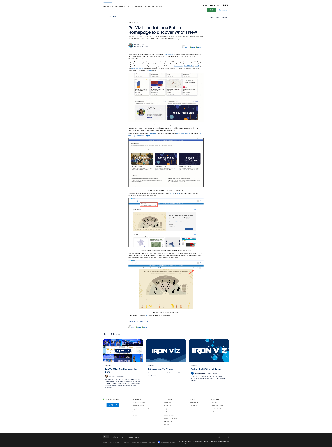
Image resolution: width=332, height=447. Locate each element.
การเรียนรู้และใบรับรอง (217, 405)
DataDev (166, 412)
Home (104, 16)
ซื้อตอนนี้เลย (223, 10)
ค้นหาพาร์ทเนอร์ (194, 402)
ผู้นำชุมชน (166, 409)
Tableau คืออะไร (138, 399)
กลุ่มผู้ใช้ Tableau (168, 405)
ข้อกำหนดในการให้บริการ (115, 442)
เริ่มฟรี (211, 10)
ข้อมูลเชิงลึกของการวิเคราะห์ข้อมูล (142, 409)
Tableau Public (113, 16)
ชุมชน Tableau (168, 399)
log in (178, 193)
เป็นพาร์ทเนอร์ (193, 405)
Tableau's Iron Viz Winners (160, 369)
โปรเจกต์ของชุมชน (169, 415)
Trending (197, 66)
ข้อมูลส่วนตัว (126, 442)
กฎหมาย (105, 442)
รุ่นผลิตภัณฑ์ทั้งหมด (216, 412)
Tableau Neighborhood (170, 418)
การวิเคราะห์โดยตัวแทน (139, 402)
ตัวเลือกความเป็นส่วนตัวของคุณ (168, 442)
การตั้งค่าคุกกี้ (152, 442)
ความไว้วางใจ (115, 437)
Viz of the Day (178, 66)
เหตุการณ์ (166, 424)
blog (150, 70)
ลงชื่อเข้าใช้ (225, 5)
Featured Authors (137, 68)
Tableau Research (138, 412)
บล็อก (123, 437)
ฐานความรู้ (214, 402)
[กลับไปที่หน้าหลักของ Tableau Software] (110, 2)
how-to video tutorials (183, 134)
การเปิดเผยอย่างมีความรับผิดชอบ (139, 442)
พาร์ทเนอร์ (193, 399)
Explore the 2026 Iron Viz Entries (206, 369)
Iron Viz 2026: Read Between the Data (121, 370)
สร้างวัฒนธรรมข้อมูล (138, 405)
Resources (153, 134)
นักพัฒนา (130, 437)
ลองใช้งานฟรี (113, 405)
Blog (108, 16)
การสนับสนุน (215, 399)
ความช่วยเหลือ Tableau (217, 409)
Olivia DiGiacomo (139, 45)
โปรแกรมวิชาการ (168, 421)
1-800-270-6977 (215, 5)
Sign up (172, 193)
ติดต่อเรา (205, 5)
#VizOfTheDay (188, 66)
